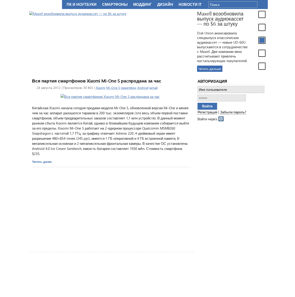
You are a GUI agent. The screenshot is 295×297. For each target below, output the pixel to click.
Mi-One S (113, 87)
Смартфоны (115, 4)
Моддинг (142, 4)
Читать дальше (209, 69)
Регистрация (207, 112)
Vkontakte (221, 118)
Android (142, 87)
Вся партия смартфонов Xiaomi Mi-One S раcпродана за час (96, 81)
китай (153, 87)
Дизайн (165, 4)
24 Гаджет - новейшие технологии (44, 4)
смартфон (128, 87)
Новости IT (190, 4)
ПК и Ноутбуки (82, 4)
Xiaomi (100, 87)
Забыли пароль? (233, 112)
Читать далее (42, 162)
